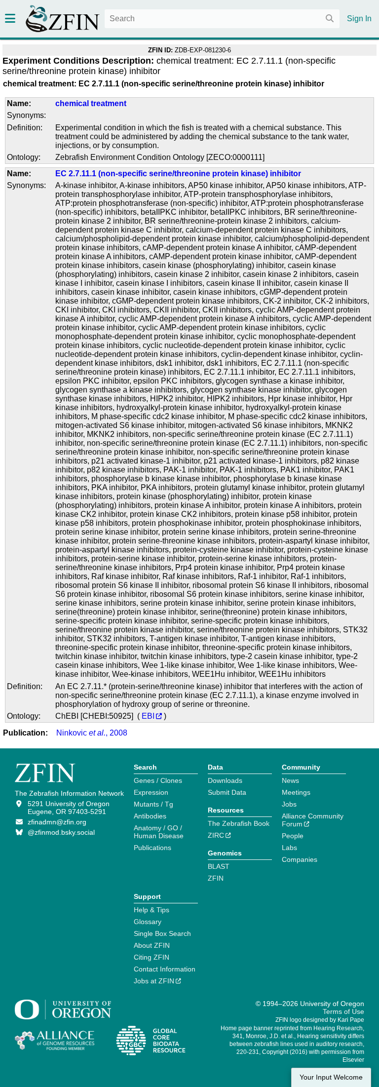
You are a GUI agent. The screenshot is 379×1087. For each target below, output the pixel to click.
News (290, 780)
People (292, 836)
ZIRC (216, 835)
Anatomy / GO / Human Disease (159, 832)
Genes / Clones (158, 780)
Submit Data (227, 792)
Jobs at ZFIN (154, 981)
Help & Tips (151, 910)
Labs (289, 848)
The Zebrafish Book (238, 823)
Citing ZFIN (151, 957)
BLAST (218, 866)
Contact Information (164, 969)
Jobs (289, 804)
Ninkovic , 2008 (91, 733)
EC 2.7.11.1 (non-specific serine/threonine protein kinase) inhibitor (178, 173)
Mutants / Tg (153, 804)
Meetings (296, 792)
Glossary (147, 922)
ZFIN (216, 878)
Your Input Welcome (331, 1077)
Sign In (359, 18)
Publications (152, 848)
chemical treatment (90, 103)
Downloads (225, 780)
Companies (299, 859)
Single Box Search (162, 933)
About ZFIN (152, 945)
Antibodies (150, 816)
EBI (148, 716)
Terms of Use (343, 1011)
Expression (151, 792)
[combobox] (222, 18)
